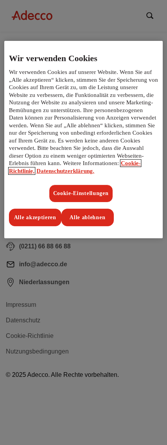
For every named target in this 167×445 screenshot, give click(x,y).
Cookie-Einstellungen (81, 193)
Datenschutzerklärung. (65, 171)
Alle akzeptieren (35, 217)
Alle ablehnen (87, 217)
